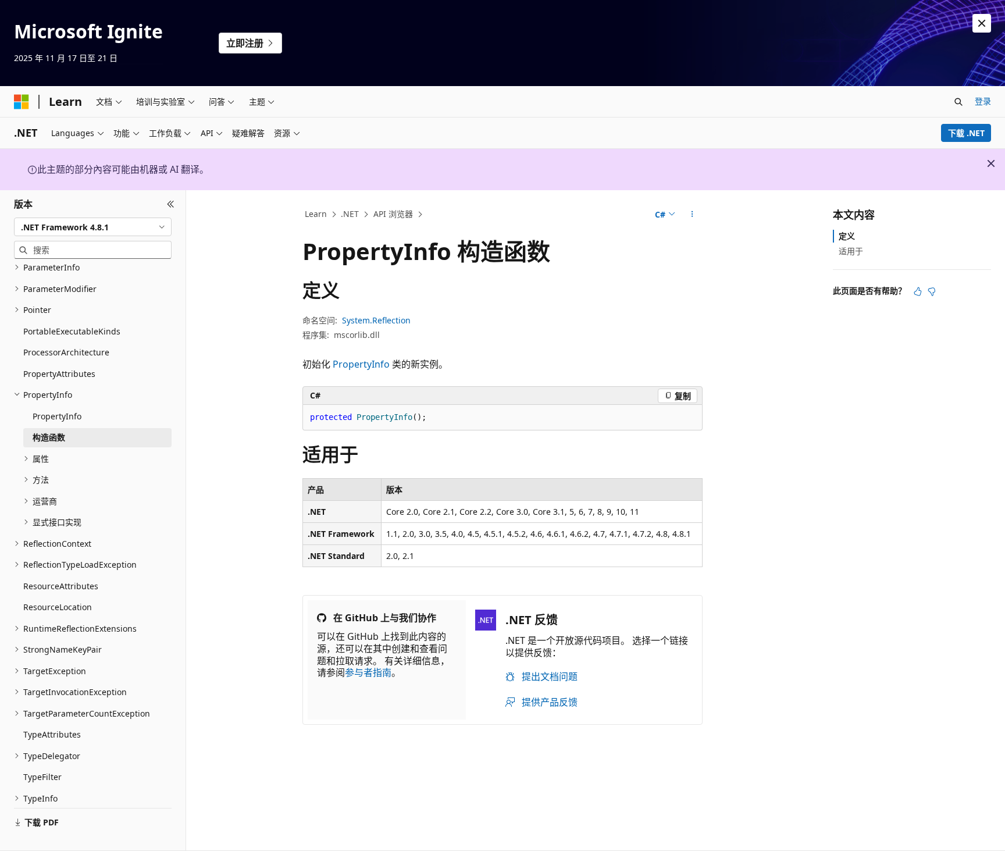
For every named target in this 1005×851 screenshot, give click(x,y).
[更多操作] (692, 214)
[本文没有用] (932, 291)
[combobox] (93, 227)
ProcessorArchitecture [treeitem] (66, 352)
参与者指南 (368, 672)
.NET (350, 213)
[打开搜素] (958, 101)
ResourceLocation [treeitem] (57, 607)
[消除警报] (981, 23)
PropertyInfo (361, 364)
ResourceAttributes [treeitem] (60, 586)
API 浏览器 (393, 213)
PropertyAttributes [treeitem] (59, 373)
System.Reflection (376, 320)
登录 (983, 100)
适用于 (851, 251)
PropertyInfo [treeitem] (57, 416)
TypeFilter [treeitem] (42, 776)
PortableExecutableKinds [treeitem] (71, 331)
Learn (316, 213)
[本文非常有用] (918, 291)
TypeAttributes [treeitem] (52, 734)
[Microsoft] (21, 101)
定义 (847, 235)
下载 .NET (966, 132)
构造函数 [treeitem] (49, 437)
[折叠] (171, 204)
